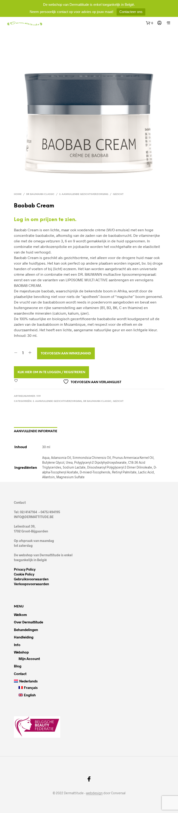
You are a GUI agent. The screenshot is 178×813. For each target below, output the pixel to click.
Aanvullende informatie (35, 431)
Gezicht (118, 194)
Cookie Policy (24, 574)
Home (18, 194)
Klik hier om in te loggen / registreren (51, 372)
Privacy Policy (24, 569)
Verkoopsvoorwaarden (31, 584)
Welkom (20, 615)
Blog (17, 666)
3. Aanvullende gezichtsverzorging (83, 194)
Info (17, 645)
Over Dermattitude (28, 622)
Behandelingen (26, 630)
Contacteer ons (131, 12)
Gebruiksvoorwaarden (31, 579)
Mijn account (29, 659)
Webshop (21, 652)
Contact (20, 674)
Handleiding (23, 637)
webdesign (94, 793)
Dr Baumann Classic (40, 194)
